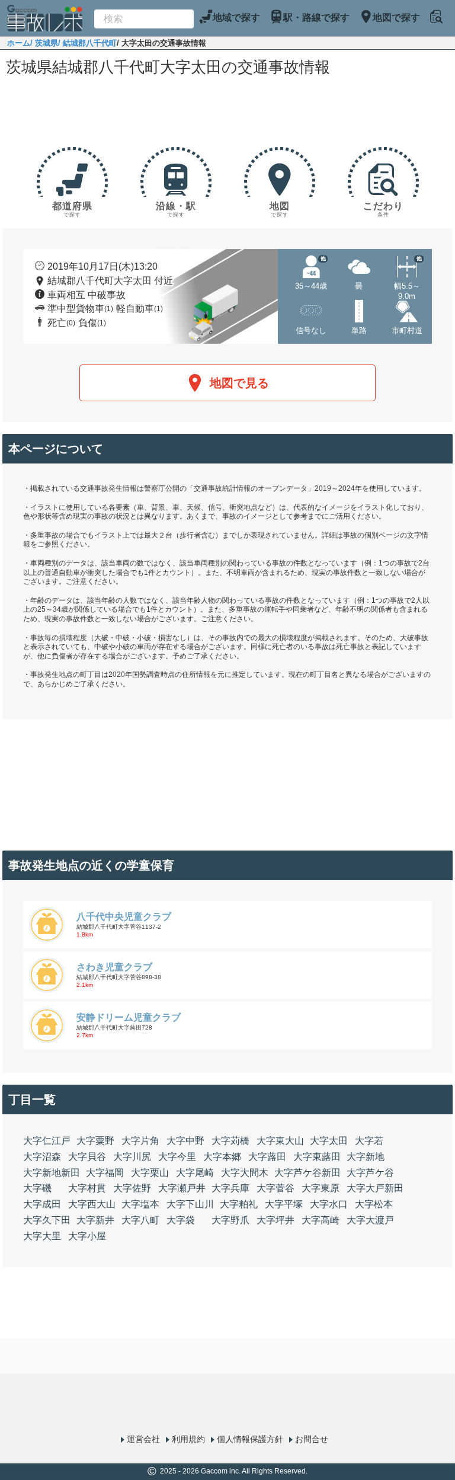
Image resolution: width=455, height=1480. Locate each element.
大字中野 (185, 1141)
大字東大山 (280, 1141)
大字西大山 (92, 1204)
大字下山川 (190, 1204)
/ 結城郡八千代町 (87, 43)
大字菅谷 (275, 1188)
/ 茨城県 (44, 43)
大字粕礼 (239, 1204)
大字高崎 (320, 1220)
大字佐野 (132, 1188)
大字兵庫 (230, 1188)
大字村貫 (87, 1188)
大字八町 (140, 1220)
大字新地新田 (51, 1173)
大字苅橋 (230, 1141)
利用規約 (188, 1439)
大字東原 (320, 1188)
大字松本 (374, 1204)
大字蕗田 (267, 1157)
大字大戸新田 (375, 1188)
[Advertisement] (227, 113)
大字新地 (365, 1157)
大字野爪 (230, 1220)
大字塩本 (140, 1204)
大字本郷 (222, 1157)
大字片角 (140, 1141)
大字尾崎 (195, 1173)
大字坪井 (275, 1220)
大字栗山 (150, 1173)
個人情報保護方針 (250, 1439)
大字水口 (329, 1204)
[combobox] (144, 18)
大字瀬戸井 (182, 1188)
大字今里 (177, 1157)
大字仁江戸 (47, 1141)
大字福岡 (105, 1173)
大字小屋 (87, 1236)
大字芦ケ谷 (370, 1173)
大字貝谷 (87, 1157)
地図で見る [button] (239, 382)
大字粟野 (95, 1141)
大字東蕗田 (317, 1157)
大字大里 (42, 1236)
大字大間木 (244, 1173)
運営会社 (143, 1439)
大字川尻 (132, 1157)
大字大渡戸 (370, 1220)
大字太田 (329, 1141)
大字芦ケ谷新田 (307, 1173)
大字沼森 (42, 1157)
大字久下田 (47, 1220)
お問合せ (311, 1439)
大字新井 (95, 1220)
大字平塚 (284, 1204)
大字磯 (37, 1188)
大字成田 (42, 1204)
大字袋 (180, 1220)
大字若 (369, 1141)
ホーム (18, 43)
